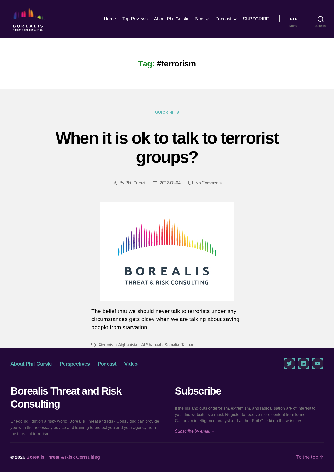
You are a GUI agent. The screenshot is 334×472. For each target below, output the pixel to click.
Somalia (171, 345)
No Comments (208, 183)
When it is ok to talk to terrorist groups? (167, 147)
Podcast (223, 18)
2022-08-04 (170, 183)
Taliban (187, 345)
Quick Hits (167, 112)
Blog (199, 18)
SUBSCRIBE (256, 18)
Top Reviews (135, 18)
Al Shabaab (151, 345)
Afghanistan (129, 345)
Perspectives (75, 364)
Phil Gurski (135, 183)
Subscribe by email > (194, 431)
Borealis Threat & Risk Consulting (63, 457)
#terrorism (107, 345)
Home (110, 18)
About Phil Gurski (171, 18)
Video (131, 364)
